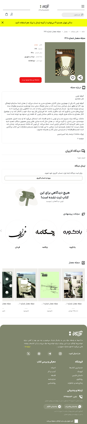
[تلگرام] (50, 354)
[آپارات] (39, 354)
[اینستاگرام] (60, 354)
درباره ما (27, 347)
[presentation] (0, 229)
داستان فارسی (77, 375)
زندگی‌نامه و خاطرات (75, 383)
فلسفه (53, 375)
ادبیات (53, 367)
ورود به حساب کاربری (43, 178)
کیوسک (80, 371)
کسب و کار (52, 371)
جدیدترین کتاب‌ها (76, 367)
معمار (36, 45)
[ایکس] (28, 354)
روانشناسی (52, 383)
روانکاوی (80, 379)
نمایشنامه (52, 379)
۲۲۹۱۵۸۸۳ (68, 396)
